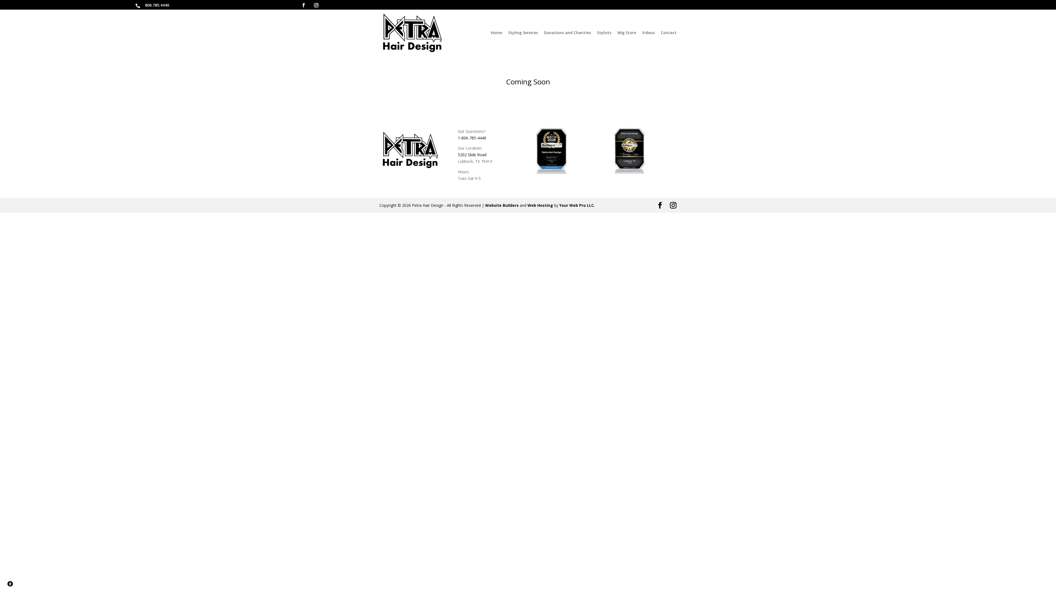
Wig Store (626, 32)
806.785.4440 (157, 5)
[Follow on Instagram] (316, 5)
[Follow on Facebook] (303, 5)
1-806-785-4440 (472, 138)
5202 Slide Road (472, 154)
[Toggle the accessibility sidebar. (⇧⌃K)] (10, 584)
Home (496, 32)
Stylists (604, 32)
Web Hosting (540, 205)
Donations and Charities (567, 32)
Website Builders (502, 205)
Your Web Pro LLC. (577, 205)
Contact (668, 32)
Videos (648, 32)
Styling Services (523, 32)
